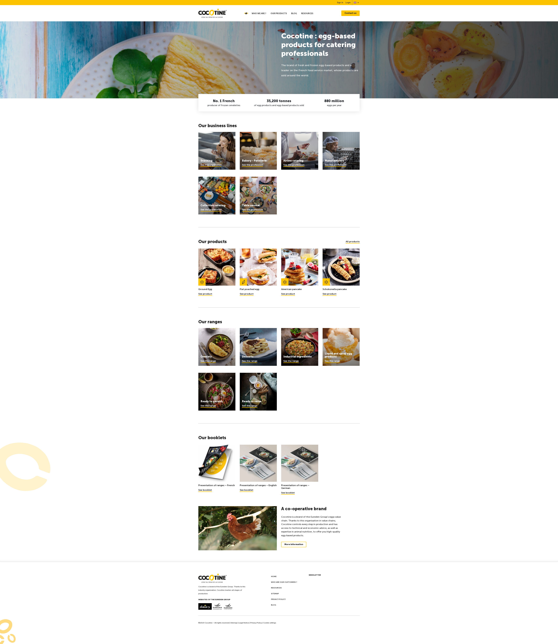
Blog (294, 13)
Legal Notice (244, 623)
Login (348, 2)
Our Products (279, 13)
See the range (208, 361)
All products (353, 241)
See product (205, 293)
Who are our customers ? (284, 582)
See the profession (211, 164)
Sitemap (275, 593)
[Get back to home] (218, 13)
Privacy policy (278, 599)
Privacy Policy (256, 623)
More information (293, 544)
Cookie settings (269, 623)
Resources (307, 13)
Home (274, 576)
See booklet (205, 490)
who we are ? (259, 13)
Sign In (340, 2)
